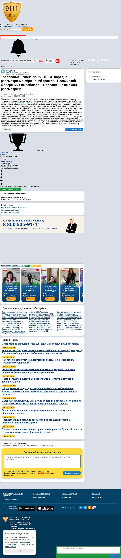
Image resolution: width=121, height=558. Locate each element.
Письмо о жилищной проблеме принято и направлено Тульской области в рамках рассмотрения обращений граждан (42, 430)
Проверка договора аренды (42, 316)
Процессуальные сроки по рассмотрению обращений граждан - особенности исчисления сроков (37, 421)
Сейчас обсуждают (23, 61)
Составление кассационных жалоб (12, 320)
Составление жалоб (16, 316)
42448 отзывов (6, 160)
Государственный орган (10, 212)
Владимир (10, 70)
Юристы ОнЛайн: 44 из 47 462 (13, 266)
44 (102, 72)
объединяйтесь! (22, 25)
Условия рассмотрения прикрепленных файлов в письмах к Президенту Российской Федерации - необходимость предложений (42, 352)
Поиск (28, 266)
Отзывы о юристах (10, 499)
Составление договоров (67, 322)
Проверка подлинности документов (40, 324)
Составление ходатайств (13, 323)
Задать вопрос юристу (10, 189)
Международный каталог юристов (13, 495)
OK (19, 551)
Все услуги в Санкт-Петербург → (14, 333)
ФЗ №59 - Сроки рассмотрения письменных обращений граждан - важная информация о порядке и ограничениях (38, 371)
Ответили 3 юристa (9, 348)
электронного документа (20, 103)
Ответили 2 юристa (9, 367)
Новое (38, 61)
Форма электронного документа (14, 207)
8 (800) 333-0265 (99, 60)
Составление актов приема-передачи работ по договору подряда (69, 319)
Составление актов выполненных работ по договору (69, 316)
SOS (58, 61)
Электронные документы (11, 210)
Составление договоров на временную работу (69, 325)
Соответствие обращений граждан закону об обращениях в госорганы (41, 343)
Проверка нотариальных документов (39, 322)
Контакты (96, 494)
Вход (2, 58)
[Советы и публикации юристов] (12, 12)
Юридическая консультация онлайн (14, 26)
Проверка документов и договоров (11, 326)
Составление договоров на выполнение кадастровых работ (69, 329)
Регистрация (36, 266)
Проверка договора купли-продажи (41, 313)
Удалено (3, 154)
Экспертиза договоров (40, 327)
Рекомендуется (6, 152)
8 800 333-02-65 (43, 473)
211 (104, 76)
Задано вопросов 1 (12, 72)
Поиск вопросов (39, 497)
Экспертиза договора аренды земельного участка (40, 330)
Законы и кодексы (69, 494)
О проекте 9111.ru (69, 497)
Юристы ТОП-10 (7, 61)
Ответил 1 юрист (8, 357)
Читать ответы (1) (74, 129)
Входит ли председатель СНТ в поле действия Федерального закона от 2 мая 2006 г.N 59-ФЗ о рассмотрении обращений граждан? (41, 402)
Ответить (6, 129)
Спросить (11, 299)
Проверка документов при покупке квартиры (39, 319)
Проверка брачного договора (12, 328)
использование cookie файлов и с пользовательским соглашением (19, 544)
